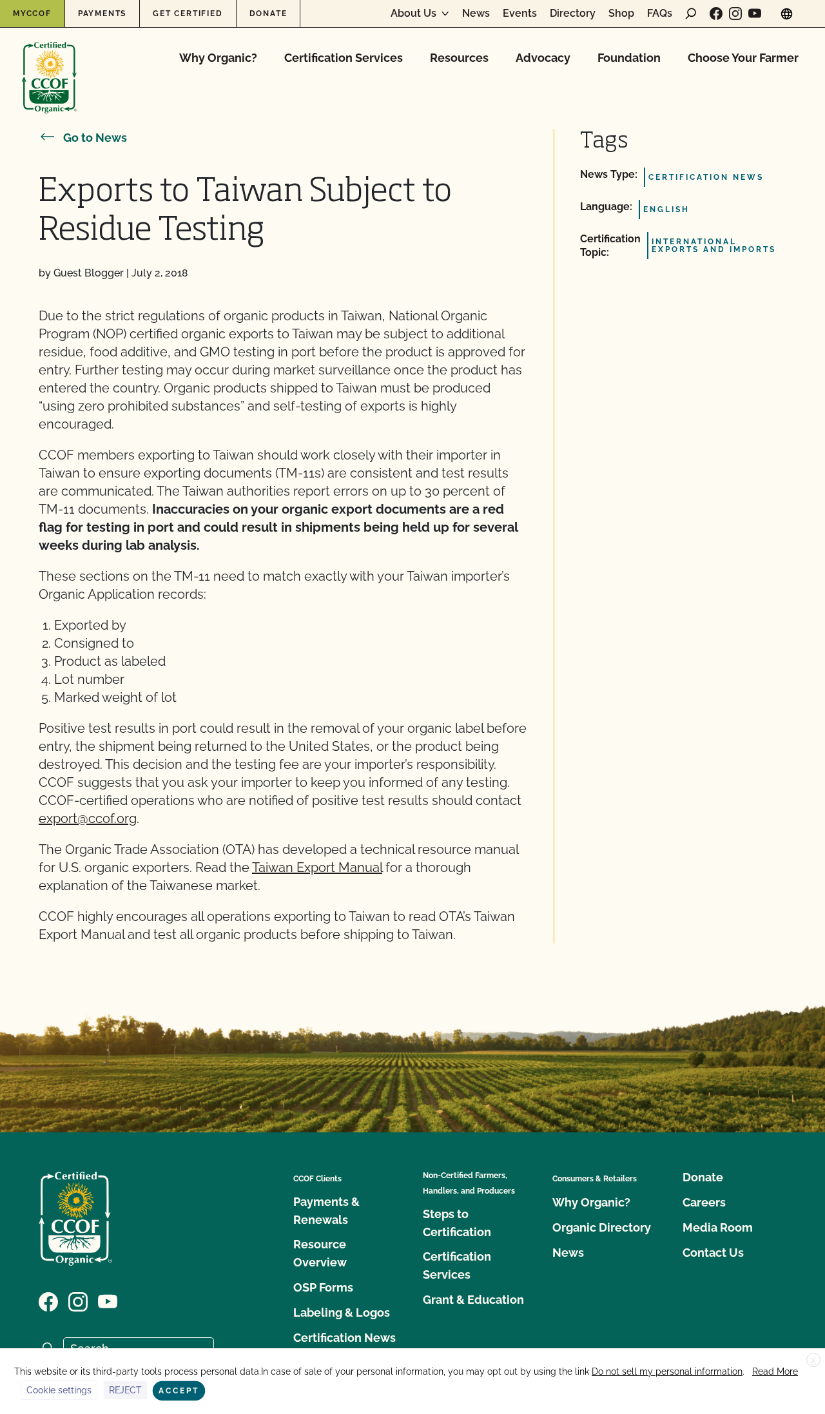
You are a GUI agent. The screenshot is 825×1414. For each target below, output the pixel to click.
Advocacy (543, 57)
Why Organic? (218, 57)
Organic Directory (601, 1227)
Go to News (95, 137)
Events (520, 13)
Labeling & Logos (341, 1312)
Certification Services (343, 57)
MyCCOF (32, 13)
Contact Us (713, 1252)
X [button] (813, 1360)
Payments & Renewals (326, 1210)
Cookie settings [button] (59, 1390)
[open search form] (691, 13)
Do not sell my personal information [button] (667, 1371)
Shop (621, 13)
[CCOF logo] (49, 64)
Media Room (718, 1227)
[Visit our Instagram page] (735, 13)
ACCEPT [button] (179, 1390)
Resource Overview (320, 1253)
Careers (704, 1202)
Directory (573, 13)
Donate (268, 13)
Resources (459, 57)
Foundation (629, 57)
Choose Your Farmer (743, 57)
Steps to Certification (457, 1223)
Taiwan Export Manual (317, 867)
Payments (102, 13)
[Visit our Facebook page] (716, 13)
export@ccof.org (88, 818)
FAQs (659, 13)
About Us (413, 13)
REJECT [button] (125, 1390)
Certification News (344, 1337)
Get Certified (187, 13)
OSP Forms (323, 1287)
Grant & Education (473, 1299)
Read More (775, 1371)
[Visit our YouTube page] (754, 13)
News (476, 13)
